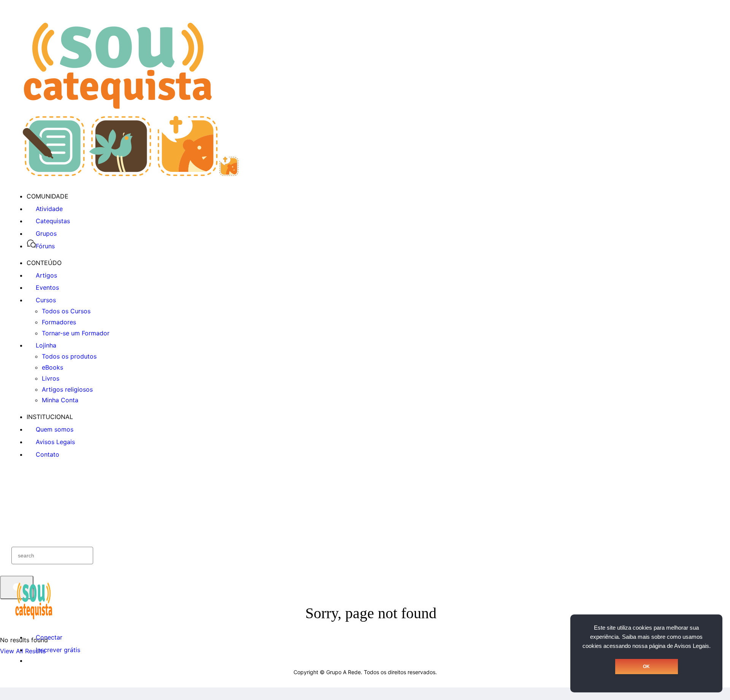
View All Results (23, 651)
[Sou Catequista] (130, 174)
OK (646, 666)
